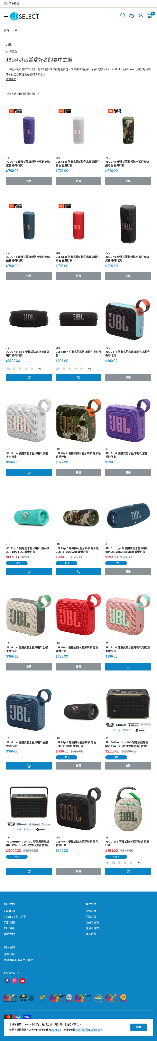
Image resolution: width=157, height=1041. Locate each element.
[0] (149, 16)
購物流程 (91, 911)
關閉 (138, 1027)
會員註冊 (9, 954)
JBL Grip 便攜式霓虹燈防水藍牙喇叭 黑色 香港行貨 (127, 258)
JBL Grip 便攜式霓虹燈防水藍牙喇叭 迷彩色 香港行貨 (127, 163)
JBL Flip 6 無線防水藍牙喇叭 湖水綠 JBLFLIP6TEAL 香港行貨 (27, 549)
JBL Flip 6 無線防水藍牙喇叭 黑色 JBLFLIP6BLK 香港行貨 (76, 744)
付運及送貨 (92, 922)
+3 (39, 368)
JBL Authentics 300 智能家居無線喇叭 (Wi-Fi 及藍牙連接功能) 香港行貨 (28, 843)
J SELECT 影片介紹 (15, 917)
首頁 (6, 30)
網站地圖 (91, 934)
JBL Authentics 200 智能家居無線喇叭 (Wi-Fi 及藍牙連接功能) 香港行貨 (127, 744)
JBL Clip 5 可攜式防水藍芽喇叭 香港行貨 (127, 843)
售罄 (28, 181)
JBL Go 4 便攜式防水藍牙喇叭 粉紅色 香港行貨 (127, 649)
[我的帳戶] (141, 16)
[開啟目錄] (6, 16)
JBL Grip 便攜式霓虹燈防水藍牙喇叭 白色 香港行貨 (78, 163)
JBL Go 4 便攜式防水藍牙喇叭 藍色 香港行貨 (27, 744)
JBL (8, 157)
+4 (139, 862)
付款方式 (91, 917)
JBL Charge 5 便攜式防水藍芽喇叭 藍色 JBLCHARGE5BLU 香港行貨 (126, 549)
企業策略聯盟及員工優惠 (18, 960)
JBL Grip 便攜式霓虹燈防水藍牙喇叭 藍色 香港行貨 (28, 258)
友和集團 (9, 922)
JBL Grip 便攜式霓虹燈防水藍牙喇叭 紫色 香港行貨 (28, 163)
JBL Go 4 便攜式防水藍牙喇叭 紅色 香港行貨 (77, 649)
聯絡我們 (9, 934)
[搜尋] (123, 16)
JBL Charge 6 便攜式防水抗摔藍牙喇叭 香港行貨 (27, 353)
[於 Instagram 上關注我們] (15, 981)
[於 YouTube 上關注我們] (22, 981)
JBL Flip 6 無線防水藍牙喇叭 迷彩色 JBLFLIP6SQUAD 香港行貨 (77, 549)
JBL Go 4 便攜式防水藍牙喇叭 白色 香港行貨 (27, 455)
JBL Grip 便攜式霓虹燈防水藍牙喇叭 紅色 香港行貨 (78, 258)
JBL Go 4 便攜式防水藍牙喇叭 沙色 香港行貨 (27, 649)
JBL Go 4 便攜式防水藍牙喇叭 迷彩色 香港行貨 (78, 455)
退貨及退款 (92, 928)
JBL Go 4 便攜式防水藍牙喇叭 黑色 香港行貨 (77, 843)
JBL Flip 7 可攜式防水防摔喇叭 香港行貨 (78, 353)
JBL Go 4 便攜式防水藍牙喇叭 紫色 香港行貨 (126, 455)
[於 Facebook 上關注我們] (7, 981)
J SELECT (9, 911)
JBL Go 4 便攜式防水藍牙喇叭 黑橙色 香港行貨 (127, 353)
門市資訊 (13, 3)
